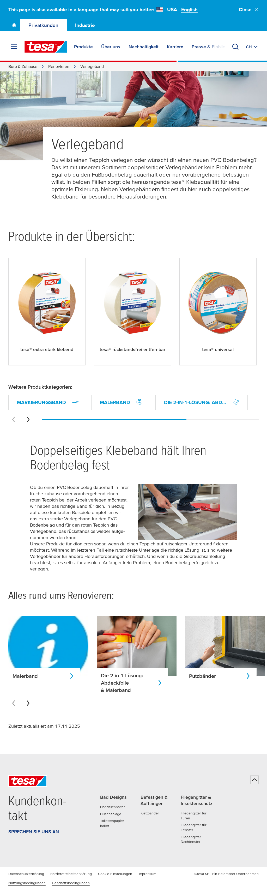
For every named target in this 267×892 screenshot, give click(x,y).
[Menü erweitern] (14, 47)
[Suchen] (235, 47)
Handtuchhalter (112, 807)
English (189, 9)
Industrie (85, 25)
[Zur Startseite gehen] (14, 25)
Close (245, 9)
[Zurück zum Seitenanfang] (254, 779)
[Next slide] (28, 703)
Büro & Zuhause (22, 66)
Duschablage (110, 814)
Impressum (147, 874)
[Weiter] (28, 419)
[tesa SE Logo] (46, 46)
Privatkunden (43, 25)
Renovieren (58, 66)
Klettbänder (150, 813)
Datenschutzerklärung (26, 874)
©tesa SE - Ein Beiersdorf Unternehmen (226, 874)
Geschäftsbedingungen (71, 883)
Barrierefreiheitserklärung (71, 874)
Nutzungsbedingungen (27, 883)
